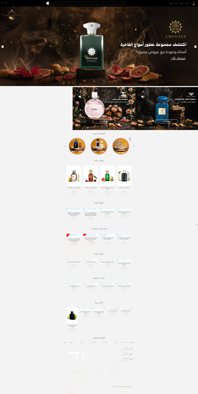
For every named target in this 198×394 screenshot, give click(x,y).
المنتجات (181, 3)
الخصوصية (95, 379)
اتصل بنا (112, 373)
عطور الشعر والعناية (77, 144)
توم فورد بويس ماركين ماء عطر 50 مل (124, 210)
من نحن (176, 3)
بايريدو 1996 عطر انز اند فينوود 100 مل (74, 286)
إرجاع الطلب (112, 375)
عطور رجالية (120, 144)
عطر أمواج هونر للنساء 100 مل (91, 261)
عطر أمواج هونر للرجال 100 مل (90, 187)
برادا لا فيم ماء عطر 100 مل (108, 286)
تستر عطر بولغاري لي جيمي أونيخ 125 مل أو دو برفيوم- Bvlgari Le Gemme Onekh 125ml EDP (124, 289)
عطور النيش (99, 144)
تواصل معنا (171, 3)
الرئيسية (186, 3)
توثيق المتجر (95, 373)
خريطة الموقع (112, 377)
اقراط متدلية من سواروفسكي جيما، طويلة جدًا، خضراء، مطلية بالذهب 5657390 (91, 239)
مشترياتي (129, 375)
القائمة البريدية (128, 379)
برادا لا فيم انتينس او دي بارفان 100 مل (91, 286)
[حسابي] (4, 3)
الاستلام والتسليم (94, 377)
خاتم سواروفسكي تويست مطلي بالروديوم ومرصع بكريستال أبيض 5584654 (107, 239)
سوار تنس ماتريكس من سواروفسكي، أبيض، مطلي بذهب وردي (85, 314)
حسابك (130, 373)
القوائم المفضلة (128, 377)
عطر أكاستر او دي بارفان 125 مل (74, 187)
